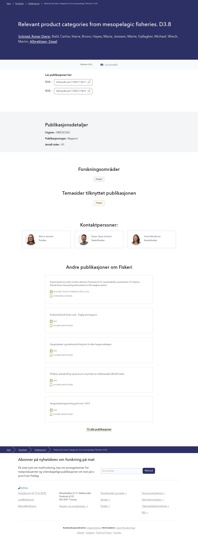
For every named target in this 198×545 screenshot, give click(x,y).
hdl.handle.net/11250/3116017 (71, 82)
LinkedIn (80, 533)
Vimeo (109, 533)
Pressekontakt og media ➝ (113, 493)
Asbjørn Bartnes (94, 528)
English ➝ (105, 506)
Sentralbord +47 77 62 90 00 (32, 493)
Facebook (100, 533)
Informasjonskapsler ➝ (153, 500)
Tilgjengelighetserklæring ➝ (155, 506)
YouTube (117, 533)
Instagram (90, 533)
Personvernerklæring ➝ (153, 493)
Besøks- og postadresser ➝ (73, 506)
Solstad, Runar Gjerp (34, 36)
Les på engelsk (111, 64)
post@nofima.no (26, 500)
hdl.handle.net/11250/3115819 (71, 91)
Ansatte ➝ (105, 500)
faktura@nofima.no (27, 506)
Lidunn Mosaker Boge (125, 528)
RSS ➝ (145, 513)
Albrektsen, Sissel (43, 41)
